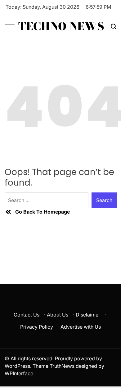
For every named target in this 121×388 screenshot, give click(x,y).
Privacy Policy (36, 327)
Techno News (61, 26)
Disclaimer (88, 315)
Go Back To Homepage (42, 212)
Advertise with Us (80, 327)
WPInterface (19, 373)
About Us (57, 315)
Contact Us (26, 315)
